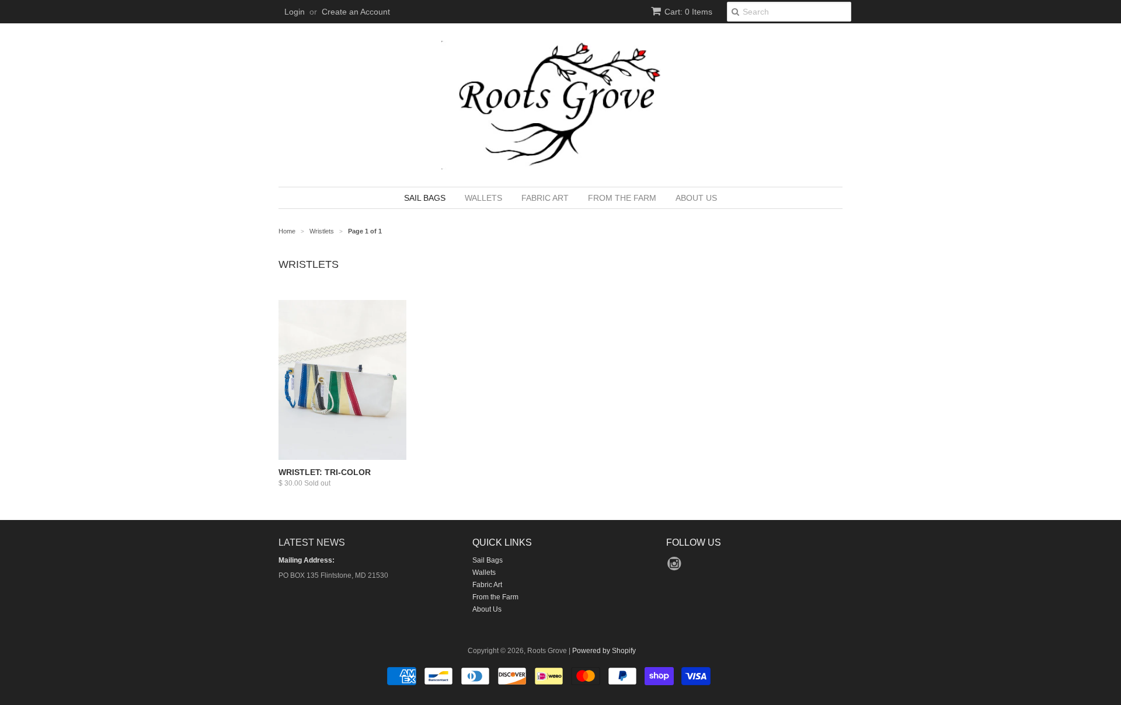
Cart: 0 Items (688, 11)
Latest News (311, 542)
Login (294, 11)
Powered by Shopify (604, 651)
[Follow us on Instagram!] (676, 567)
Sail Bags (424, 198)
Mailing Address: (306, 560)
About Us (696, 198)
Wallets (483, 198)
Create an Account (356, 11)
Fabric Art (545, 198)
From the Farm (622, 198)
